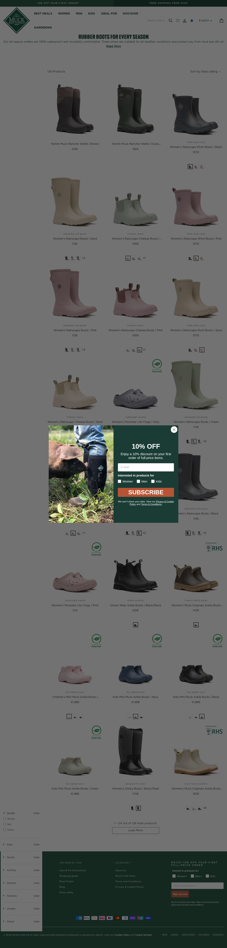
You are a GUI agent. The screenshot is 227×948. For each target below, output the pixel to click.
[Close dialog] (174, 430)
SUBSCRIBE (146, 492)
